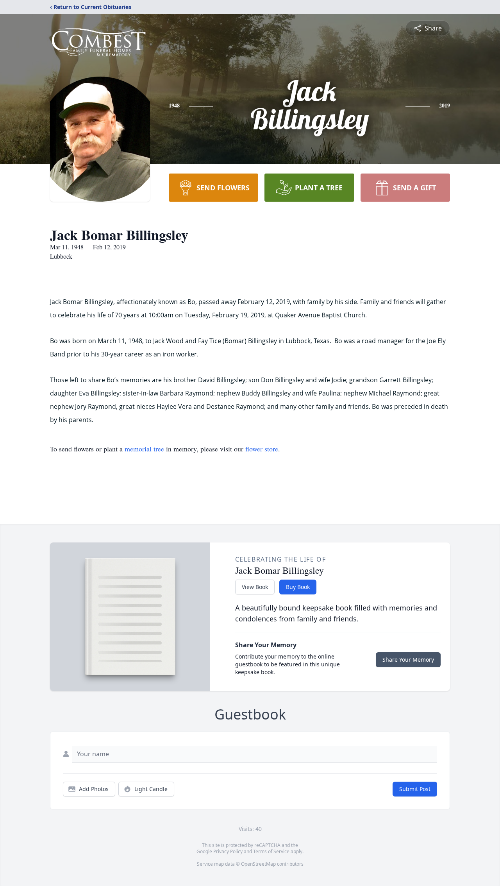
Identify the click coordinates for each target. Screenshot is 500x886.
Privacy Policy (228, 851)
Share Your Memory (408, 659)
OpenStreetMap (258, 864)
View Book (255, 587)
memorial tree (144, 448)
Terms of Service (271, 851)
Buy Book (298, 587)
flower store (261, 448)
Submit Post (414, 789)
